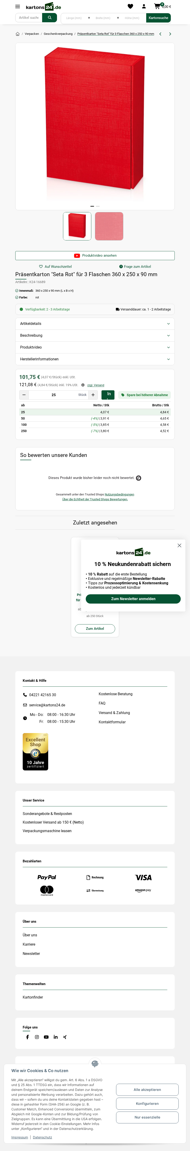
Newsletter (31, 953)
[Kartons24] (43, 6)
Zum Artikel (95, 629)
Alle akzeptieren (147, 1089)
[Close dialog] (179, 545)
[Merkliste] (130, 6)
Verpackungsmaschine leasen (47, 831)
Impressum (19, 1137)
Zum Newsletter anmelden (133, 599)
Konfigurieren (147, 1103)
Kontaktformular (112, 722)
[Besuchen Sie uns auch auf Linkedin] (55, 1037)
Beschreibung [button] (31, 335)
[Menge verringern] (24, 395)
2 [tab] (98, 206)
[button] (143, 6)
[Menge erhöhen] (93, 395)
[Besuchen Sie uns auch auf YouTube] (46, 1037)
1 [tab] (92, 206)
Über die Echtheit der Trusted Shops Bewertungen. (95, 499)
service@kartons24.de (47, 705)
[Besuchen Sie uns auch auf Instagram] (36, 1037)
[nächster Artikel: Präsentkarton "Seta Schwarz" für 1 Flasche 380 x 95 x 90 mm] (170, 34)
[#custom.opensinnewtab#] (35, 751)
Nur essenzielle (147, 1117)
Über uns (30, 935)
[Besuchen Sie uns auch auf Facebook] (27, 1037)
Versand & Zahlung (114, 713)
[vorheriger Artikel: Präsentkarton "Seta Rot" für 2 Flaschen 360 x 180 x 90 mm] (160, 34)
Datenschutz (42, 1137)
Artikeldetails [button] (30, 323)
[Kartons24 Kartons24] (17, 34)
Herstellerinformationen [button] (39, 359)
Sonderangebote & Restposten (47, 814)
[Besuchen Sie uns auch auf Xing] (65, 1037)
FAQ (102, 703)
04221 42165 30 (42, 695)
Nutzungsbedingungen (119, 494)
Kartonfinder (33, 997)
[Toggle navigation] (17, 7)
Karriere (29, 944)
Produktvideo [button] (31, 347)
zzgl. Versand (95, 385)
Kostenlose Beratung (116, 694)
